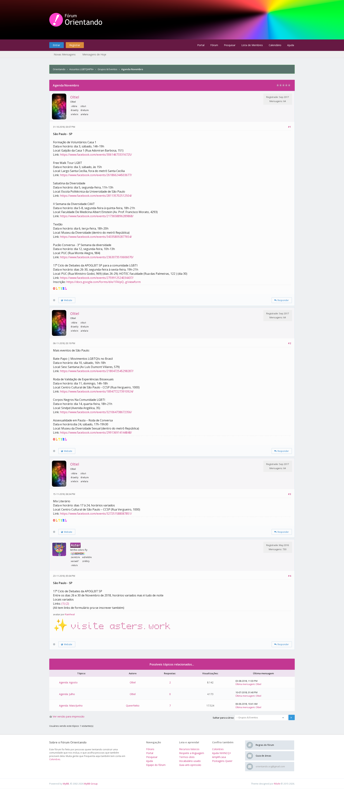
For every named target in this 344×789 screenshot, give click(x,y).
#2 (289, 343)
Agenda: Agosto (68, 682)
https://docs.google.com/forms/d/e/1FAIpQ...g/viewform (103, 282)
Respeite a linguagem (191, 753)
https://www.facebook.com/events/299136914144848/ (96, 432)
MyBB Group (91, 783)
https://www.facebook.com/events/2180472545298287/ (96, 371)
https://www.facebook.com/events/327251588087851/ (96, 514)
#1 (289, 126)
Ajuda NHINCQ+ (221, 753)
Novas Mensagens (65, 54)
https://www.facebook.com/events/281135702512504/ (96, 196)
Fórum (214, 45)
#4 (289, 575)
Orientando (59, 69)
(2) (67, 604)
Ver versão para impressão (68, 716)
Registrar (74, 45)
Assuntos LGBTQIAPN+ (81, 69)
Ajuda (290, 45)
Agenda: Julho (67, 694)
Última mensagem (245, 684)
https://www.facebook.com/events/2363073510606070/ (96, 257)
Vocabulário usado (190, 761)
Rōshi (277, 783)
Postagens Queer (222, 761)
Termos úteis (187, 757)
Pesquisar (229, 45)
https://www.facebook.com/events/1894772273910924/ (96, 391)
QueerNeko (132, 705)
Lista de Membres (252, 45)
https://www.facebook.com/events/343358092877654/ (96, 237)
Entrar (56, 45)
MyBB (66, 783)
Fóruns (150, 749)
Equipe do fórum (156, 765)
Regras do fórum (265, 745)
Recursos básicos (189, 749)
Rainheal (70, 614)
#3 (289, 494)
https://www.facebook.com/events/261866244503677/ (96, 175)
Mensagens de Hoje (94, 54)
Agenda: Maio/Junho (71, 705)
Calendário (275, 45)
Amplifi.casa (219, 757)
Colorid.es (54, 759)
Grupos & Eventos (107, 69)
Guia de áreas (263, 755)
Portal (200, 45)
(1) (63, 604)
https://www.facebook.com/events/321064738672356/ (96, 412)
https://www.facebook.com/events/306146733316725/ (96, 155)
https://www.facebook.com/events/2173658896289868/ (96, 216)
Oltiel (74, 97)
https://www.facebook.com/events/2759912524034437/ (96, 278)
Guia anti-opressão (190, 765)
